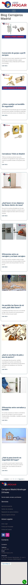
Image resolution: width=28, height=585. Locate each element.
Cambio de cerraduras (7, 509)
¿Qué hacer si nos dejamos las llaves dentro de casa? (13, 204)
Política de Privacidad (7, 526)
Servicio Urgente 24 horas (8, 515)
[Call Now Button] (24, 582)
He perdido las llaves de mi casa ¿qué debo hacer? (13, 306)
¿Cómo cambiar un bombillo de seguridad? (13, 105)
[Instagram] (7, 535)
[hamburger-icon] (13, 11)
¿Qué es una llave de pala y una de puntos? (13, 356)
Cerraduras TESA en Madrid (13, 154)
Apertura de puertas (6, 506)
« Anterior (6, 479)
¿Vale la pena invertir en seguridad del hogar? (11, 459)
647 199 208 (5, 549)
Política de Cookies (6, 529)
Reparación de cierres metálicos (9, 512)
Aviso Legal (4, 524)
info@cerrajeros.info (7, 552)
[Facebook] (3, 535)
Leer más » (5, 65)
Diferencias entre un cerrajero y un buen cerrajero (13, 255)
